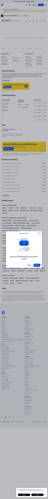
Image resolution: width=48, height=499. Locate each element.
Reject (24, 494)
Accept (37, 494)
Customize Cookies (40, 490)
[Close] (45, 489)
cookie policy (23, 489)
